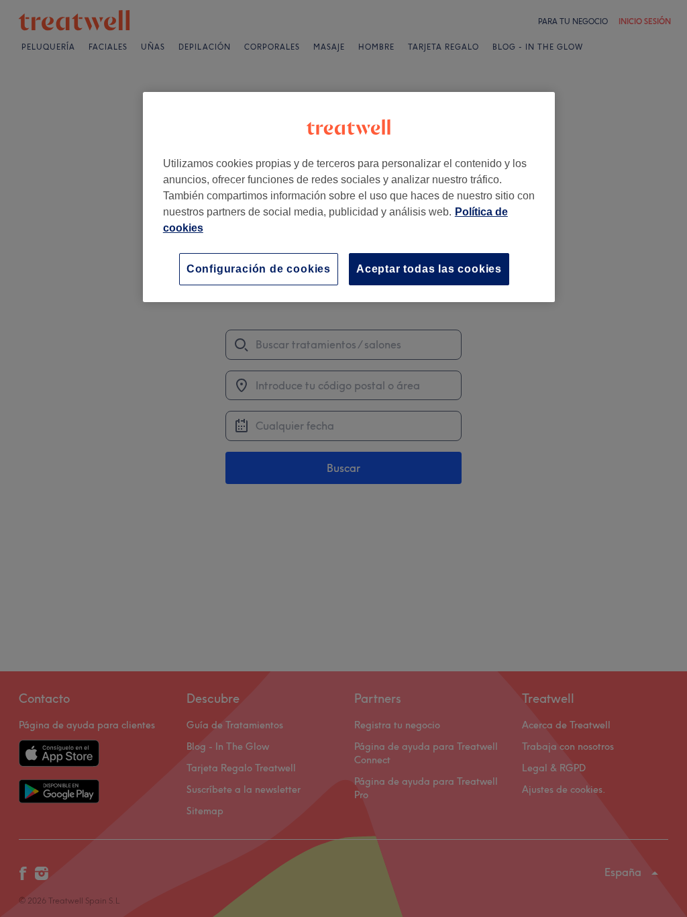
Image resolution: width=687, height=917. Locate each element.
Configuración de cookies (259, 269)
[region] (349, 197)
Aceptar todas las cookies (429, 269)
